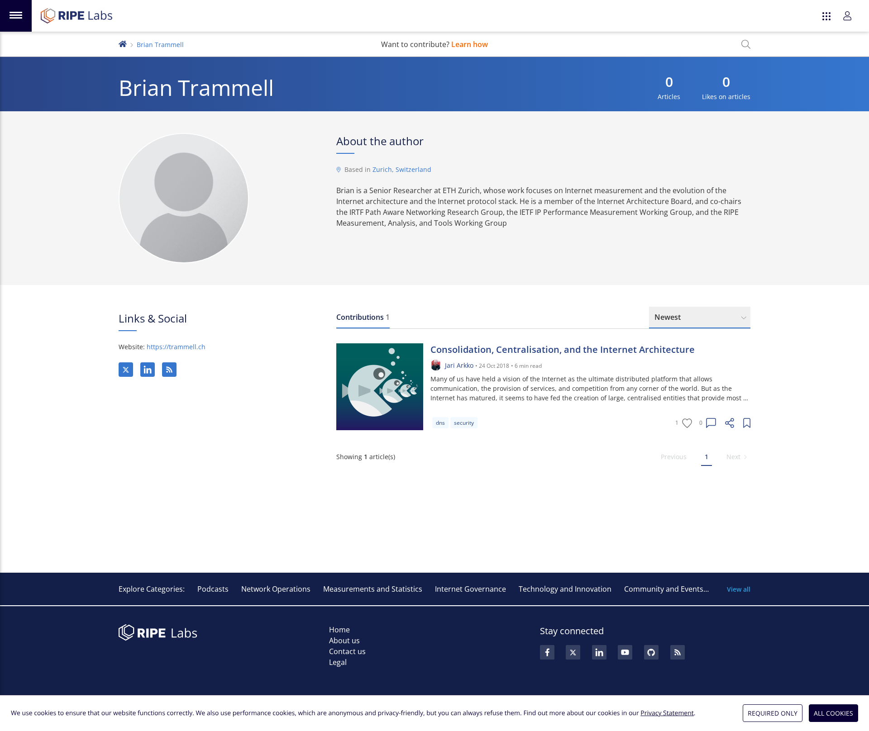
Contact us (347, 651)
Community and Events (663, 589)
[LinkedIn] (147, 369)
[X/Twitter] (126, 369)
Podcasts (213, 589)
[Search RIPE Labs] (745, 44)
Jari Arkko (459, 365)
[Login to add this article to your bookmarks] (746, 423)
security (464, 423)
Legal (338, 662)
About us (344, 641)
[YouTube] (625, 652)
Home (339, 630)
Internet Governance (470, 589)
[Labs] (123, 43)
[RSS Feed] (677, 652)
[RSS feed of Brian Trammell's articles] (169, 369)
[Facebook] (547, 652)
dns (440, 423)
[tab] (363, 317)
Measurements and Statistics (372, 589)
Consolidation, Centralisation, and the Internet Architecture (562, 349)
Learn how (469, 44)
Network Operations (275, 589)
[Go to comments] (711, 423)
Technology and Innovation (565, 589)
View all (738, 589)
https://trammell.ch (176, 346)
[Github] (651, 652)
